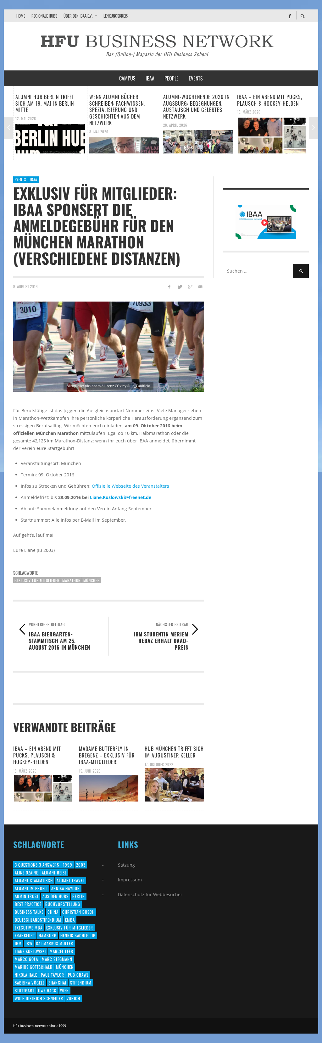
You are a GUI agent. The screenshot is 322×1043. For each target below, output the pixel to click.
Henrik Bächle (74, 935)
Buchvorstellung (62, 904)
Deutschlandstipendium (38, 920)
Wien (64, 990)
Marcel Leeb (61, 951)
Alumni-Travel (71, 880)
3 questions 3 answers (37, 865)
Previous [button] (8, 128)
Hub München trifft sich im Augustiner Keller (174, 752)
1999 (67, 865)
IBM (18, 943)
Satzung (126, 865)
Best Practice (28, 904)
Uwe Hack (47, 990)
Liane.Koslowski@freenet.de (120, 497)
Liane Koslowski (30, 951)
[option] (58, 123)
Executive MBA (28, 927)
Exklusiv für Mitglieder (36, 580)
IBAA (33, 179)
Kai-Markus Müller (54, 943)
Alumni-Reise (54, 872)
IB (94, 935)
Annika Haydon (65, 888)
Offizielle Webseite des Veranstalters (130, 486)
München (91, 580)
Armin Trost (27, 896)
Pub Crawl (78, 975)
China (52, 912)
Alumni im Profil (31, 888)
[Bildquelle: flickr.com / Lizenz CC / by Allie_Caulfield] (108, 347)
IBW (28, 943)
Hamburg (48, 935)
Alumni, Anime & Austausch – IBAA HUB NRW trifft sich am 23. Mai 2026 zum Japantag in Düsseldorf (280, 106)
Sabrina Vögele (30, 982)
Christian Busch (78, 912)
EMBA (70, 920)
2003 (81, 865)
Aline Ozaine (26, 872)
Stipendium (81, 982)
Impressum (130, 880)
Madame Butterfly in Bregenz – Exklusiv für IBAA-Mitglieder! (107, 755)
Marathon (71, 580)
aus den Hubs (55, 896)
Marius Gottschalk (33, 967)
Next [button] (313, 128)
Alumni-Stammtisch (34, 880)
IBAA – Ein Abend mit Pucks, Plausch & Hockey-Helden (203, 100)
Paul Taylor (52, 975)
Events (20, 179)
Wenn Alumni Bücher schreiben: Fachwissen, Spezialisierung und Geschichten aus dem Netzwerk (51, 110)
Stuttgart (24, 990)
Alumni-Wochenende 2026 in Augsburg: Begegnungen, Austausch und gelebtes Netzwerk (130, 106)
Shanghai (57, 982)
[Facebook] (289, 15)
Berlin (78, 896)
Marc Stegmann (57, 959)
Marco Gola (26, 959)
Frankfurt (25, 935)
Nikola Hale (26, 975)
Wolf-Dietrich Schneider (39, 998)
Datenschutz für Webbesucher (150, 894)
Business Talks (29, 912)
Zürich (73, 998)
